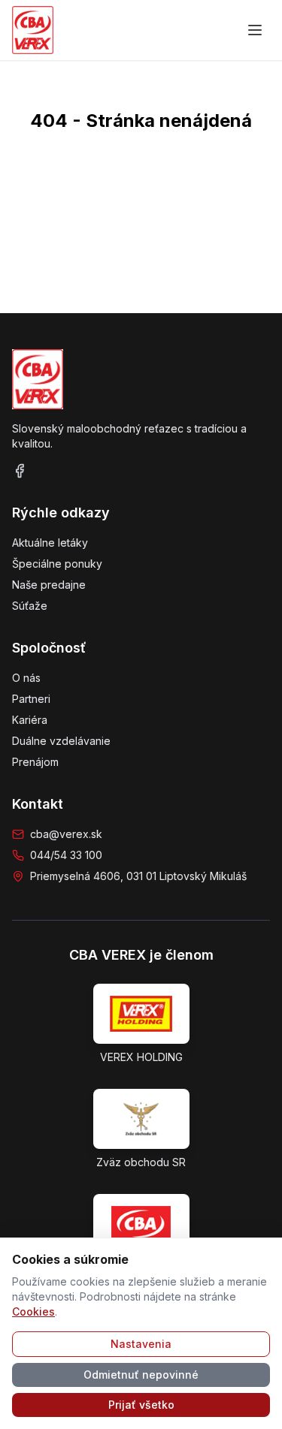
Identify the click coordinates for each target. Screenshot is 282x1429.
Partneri (31, 698)
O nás (26, 677)
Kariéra (29, 719)
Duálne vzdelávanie (61, 740)
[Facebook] (19, 470)
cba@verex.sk (66, 834)
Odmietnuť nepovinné (141, 1374)
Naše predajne (49, 584)
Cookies (33, 1311)
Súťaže (29, 605)
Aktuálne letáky (50, 542)
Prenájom (35, 761)
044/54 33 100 (66, 855)
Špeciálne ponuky (57, 563)
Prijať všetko (141, 1404)
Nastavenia (141, 1343)
